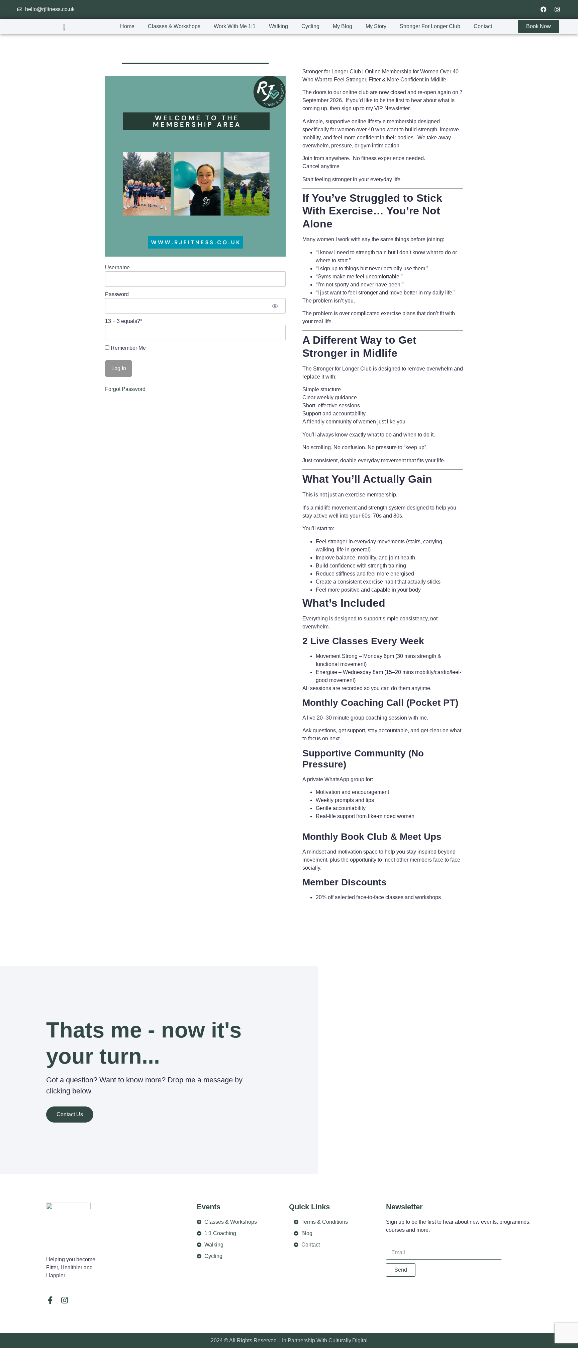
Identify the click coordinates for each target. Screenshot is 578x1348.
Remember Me (127, 348)
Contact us (70, 1114)
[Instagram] (557, 9)
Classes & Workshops (174, 26)
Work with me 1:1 (235, 26)
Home (127, 26)
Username (117, 267)
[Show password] (275, 306)
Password (117, 294)
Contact (483, 26)
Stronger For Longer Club (430, 26)
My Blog (342, 26)
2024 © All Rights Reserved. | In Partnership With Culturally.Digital (289, 1340)
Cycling (310, 26)
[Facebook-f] (50, 1300)
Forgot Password (125, 389)
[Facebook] (544, 9)
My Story (376, 26)
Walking (278, 26)
